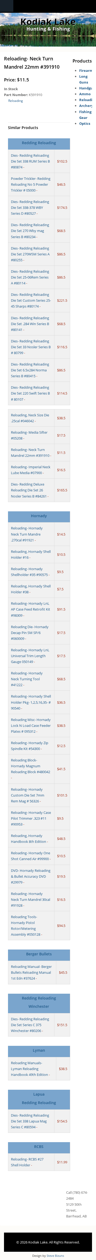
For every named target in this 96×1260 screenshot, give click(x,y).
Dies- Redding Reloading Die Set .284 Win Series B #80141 (30, 324)
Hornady (39, 515)
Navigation (6, 6)
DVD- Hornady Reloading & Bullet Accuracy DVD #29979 (30, 876)
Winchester (39, 1006)
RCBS (38, 1146)
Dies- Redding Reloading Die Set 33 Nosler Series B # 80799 (31, 347)
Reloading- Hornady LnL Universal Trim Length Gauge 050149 (30, 656)
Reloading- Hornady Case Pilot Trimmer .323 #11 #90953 (31, 818)
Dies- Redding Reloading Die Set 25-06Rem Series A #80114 (30, 277)
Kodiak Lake (48, 21)
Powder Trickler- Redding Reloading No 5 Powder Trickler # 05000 (30, 184)
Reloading (15, 100)
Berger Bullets (39, 953)
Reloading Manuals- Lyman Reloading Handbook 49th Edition (29, 1068)
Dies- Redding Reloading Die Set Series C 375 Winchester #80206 (30, 1025)
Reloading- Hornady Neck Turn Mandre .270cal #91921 (27, 534)
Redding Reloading (39, 142)
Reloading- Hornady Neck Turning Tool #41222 (27, 679)
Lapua (39, 1094)
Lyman (39, 1050)
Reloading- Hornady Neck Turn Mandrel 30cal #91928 (30, 899)
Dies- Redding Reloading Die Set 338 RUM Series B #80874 (30, 161)
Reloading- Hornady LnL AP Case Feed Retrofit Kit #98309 (30, 609)
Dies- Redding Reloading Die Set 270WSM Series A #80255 (30, 254)
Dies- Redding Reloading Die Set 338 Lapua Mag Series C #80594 (30, 1121)
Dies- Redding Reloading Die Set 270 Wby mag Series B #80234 (30, 230)
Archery (86, 105)
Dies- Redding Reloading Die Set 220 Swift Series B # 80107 (30, 393)
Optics (84, 123)
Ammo (85, 94)
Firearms (87, 70)
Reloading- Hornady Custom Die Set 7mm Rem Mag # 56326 (27, 795)
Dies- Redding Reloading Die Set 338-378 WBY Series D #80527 (30, 207)
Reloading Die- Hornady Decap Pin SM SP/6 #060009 (30, 632)
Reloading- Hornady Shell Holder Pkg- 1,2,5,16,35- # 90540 (31, 702)
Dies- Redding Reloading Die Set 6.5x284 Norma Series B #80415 (30, 370)
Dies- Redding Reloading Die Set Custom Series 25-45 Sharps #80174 (31, 300)
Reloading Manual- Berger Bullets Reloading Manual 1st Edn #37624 (31, 972)
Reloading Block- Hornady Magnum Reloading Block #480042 (30, 766)
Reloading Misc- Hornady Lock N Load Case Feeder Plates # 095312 (31, 725)
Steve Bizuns (55, 1256)
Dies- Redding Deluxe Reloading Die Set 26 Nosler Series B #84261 (29, 490)
